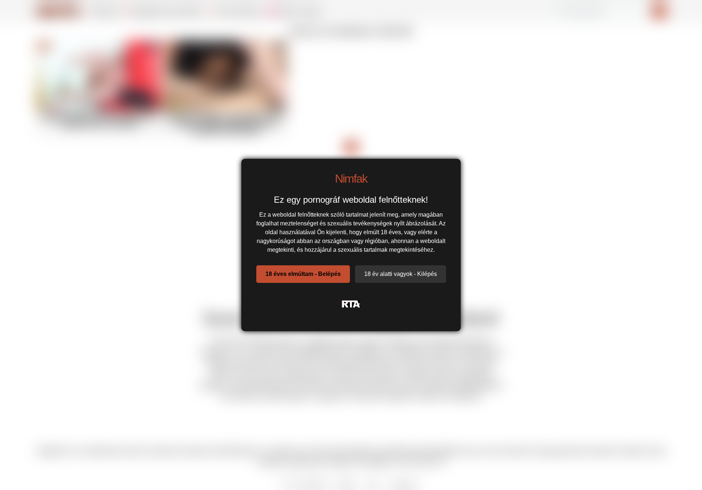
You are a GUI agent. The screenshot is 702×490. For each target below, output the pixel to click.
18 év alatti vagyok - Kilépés (400, 274)
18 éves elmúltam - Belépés (303, 274)
